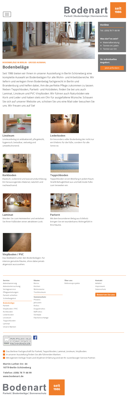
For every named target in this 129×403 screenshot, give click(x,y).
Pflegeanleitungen (10, 292)
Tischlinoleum (40, 292)
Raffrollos (38, 311)
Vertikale (37, 314)
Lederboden (8, 314)
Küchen (37, 286)
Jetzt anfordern (112, 67)
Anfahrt (98, 283)
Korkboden (8, 311)
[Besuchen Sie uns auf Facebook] (35, 337)
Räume (37, 280)
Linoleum (7, 317)
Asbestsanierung (10, 283)
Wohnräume (39, 289)
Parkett (6, 305)
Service (6, 280)
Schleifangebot (9, 298)
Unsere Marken (9, 327)
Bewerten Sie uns (106, 294)
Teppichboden (9, 320)
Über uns (68, 280)
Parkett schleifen (10, 295)
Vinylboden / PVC (10, 308)
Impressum (100, 286)
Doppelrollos (39, 308)
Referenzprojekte (72, 283)
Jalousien (37, 302)
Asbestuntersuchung (11, 286)
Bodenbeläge (8, 303)
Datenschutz (100, 289)
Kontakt (98, 280)
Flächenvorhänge (41, 317)
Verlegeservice (9, 289)
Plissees (37, 299)
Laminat (6, 323)
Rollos (36, 305)
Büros (36, 283)
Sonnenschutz (40, 297)
